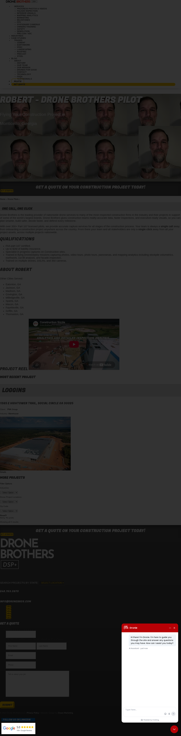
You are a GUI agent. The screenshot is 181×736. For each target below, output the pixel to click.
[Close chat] (174, 729)
